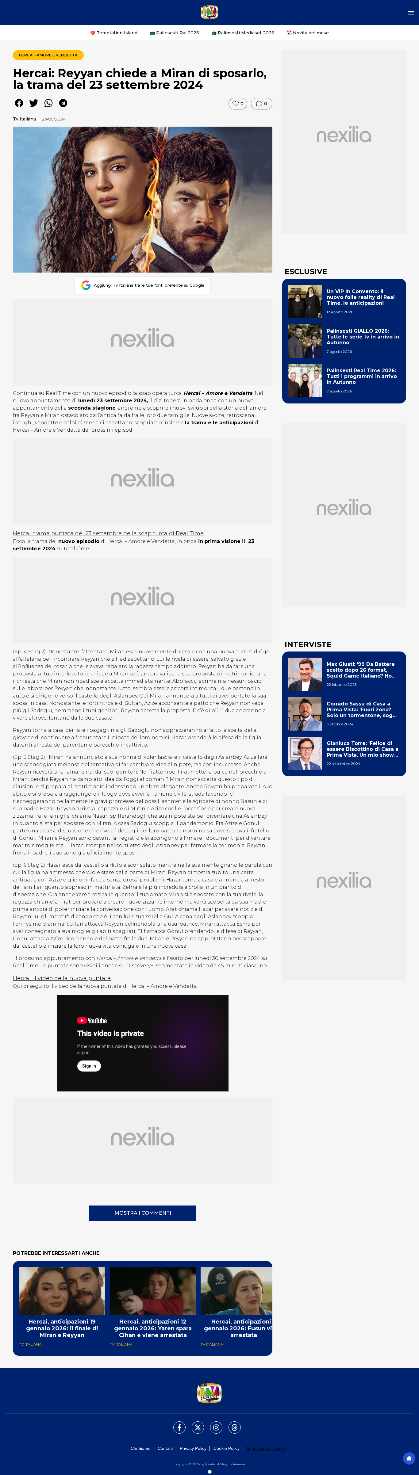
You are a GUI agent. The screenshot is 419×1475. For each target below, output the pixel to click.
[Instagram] (212, 1423)
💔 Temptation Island (113, 33)
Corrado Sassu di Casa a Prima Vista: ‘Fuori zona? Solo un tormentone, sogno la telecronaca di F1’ (363, 710)
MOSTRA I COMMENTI (142, 1213)
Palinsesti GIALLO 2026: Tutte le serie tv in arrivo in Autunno (363, 337)
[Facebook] (175, 1423)
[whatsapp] (48, 107)
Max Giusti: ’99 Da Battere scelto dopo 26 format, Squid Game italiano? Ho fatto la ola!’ (361, 670)
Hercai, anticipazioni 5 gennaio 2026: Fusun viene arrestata (243, 1328)
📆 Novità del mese (307, 33)
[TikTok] (231, 1423)
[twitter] (34, 107)
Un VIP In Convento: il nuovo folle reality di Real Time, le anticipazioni (361, 297)
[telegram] (63, 107)
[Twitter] (194, 1423)
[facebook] (19, 107)
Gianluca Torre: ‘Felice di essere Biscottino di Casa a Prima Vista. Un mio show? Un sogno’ (362, 749)
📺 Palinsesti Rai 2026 (174, 33)
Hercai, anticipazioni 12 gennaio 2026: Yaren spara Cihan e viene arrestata (153, 1328)
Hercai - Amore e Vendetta (48, 55)
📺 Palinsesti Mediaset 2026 (242, 33)
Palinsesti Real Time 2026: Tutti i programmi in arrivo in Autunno (362, 376)
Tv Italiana (24, 119)
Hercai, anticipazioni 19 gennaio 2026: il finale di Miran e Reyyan (62, 1328)
